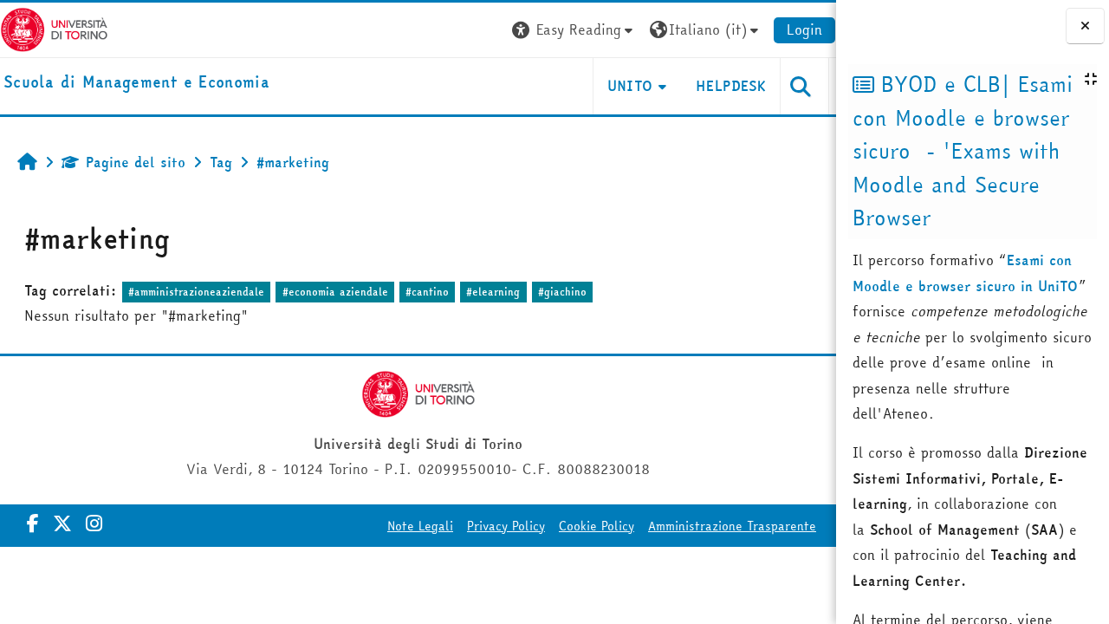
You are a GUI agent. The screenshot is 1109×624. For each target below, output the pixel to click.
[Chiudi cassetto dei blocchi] (1085, 26)
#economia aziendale (335, 291)
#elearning (493, 291)
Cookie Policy (596, 526)
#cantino (427, 291)
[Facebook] (33, 523)
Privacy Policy (506, 526)
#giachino (562, 291)
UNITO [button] (630, 85)
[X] (62, 523)
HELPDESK (731, 85)
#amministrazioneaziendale (196, 291)
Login (804, 29)
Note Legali (420, 526)
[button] (574, 29)
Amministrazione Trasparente (732, 526)
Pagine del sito (135, 162)
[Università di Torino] (54, 27)
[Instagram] (94, 523)
